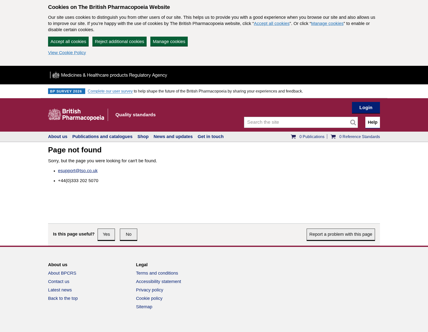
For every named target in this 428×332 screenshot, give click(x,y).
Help (372, 122)
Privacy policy (149, 289)
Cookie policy (149, 298)
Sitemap (144, 306)
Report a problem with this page (340, 234)
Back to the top (63, 298)
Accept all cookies (272, 23)
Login (366, 107)
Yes (106, 234)
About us (57, 136)
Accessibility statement (158, 281)
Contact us (58, 281)
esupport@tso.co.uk (78, 170)
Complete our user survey (110, 91)
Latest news (60, 289)
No (129, 234)
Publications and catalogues (102, 136)
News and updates (173, 136)
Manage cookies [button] (169, 41)
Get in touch (211, 136)
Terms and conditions (157, 273)
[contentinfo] (214, 289)
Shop (143, 136)
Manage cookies (327, 23)
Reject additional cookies (119, 41)
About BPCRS (62, 273)
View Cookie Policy (67, 52)
